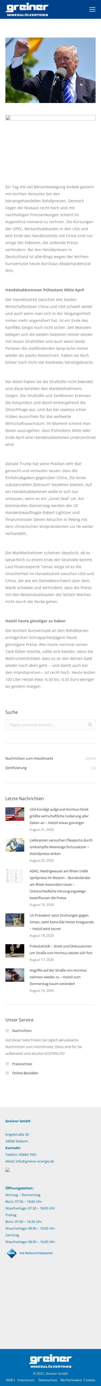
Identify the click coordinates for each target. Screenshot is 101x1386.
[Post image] (14, 814)
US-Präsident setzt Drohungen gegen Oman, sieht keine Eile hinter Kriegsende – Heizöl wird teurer (62, 922)
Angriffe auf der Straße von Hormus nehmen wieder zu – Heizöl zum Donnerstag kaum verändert (58, 977)
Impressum (26, 1380)
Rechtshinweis (71, 1380)
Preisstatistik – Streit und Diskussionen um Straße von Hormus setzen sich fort (61, 949)
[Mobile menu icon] (92, 9)
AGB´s (10, 1380)
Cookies (89, 1380)
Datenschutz (48, 1380)
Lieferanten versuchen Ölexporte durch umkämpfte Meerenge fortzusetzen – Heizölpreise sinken (61, 847)
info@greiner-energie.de (35, 1161)
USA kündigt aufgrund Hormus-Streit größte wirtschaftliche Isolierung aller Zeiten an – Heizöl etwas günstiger (59, 816)
